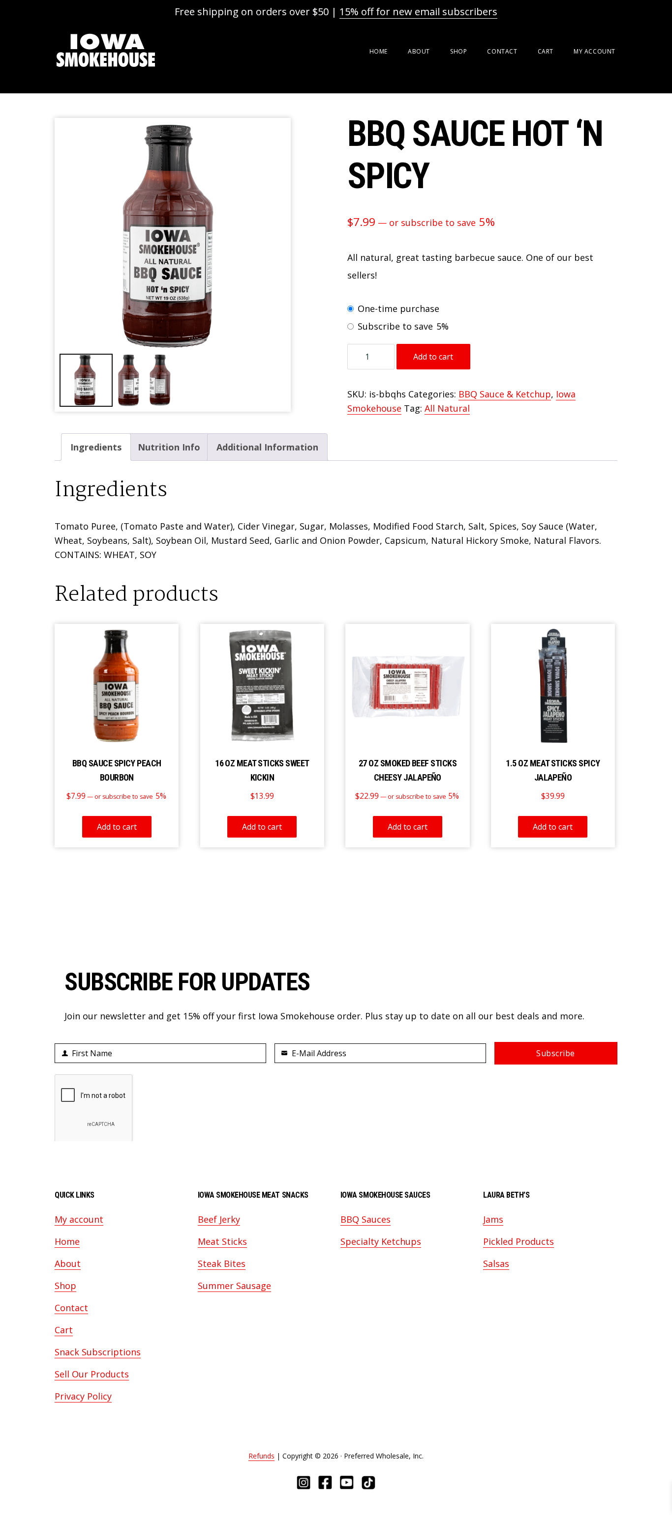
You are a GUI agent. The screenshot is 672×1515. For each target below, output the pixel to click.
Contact (71, 1308)
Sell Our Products (92, 1374)
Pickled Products (518, 1241)
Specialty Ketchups (380, 1241)
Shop (65, 1285)
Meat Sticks (222, 1241)
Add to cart (433, 356)
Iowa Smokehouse (106, 50)
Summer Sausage (234, 1285)
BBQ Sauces (365, 1219)
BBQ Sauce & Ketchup (504, 394)
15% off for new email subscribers (418, 11)
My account (79, 1219)
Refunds (261, 1455)
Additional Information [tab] (267, 447)
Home (67, 1241)
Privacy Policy (83, 1396)
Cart (64, 1330)
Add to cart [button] (117, 826)
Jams (493, 1219)
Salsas (496, 1263)
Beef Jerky (219, 1219)
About (68, 1263)
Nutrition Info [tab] (169, 447)
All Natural (447, 408)
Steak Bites (221, 1263)
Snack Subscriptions (98, 1352)
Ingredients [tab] (96, 447)
